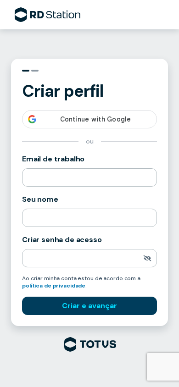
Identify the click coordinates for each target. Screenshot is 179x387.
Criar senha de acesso (62, 239)
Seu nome (40, 199)
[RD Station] (47, 14)
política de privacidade (53, 285)
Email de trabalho (53, 159)
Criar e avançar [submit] (89, 305)
